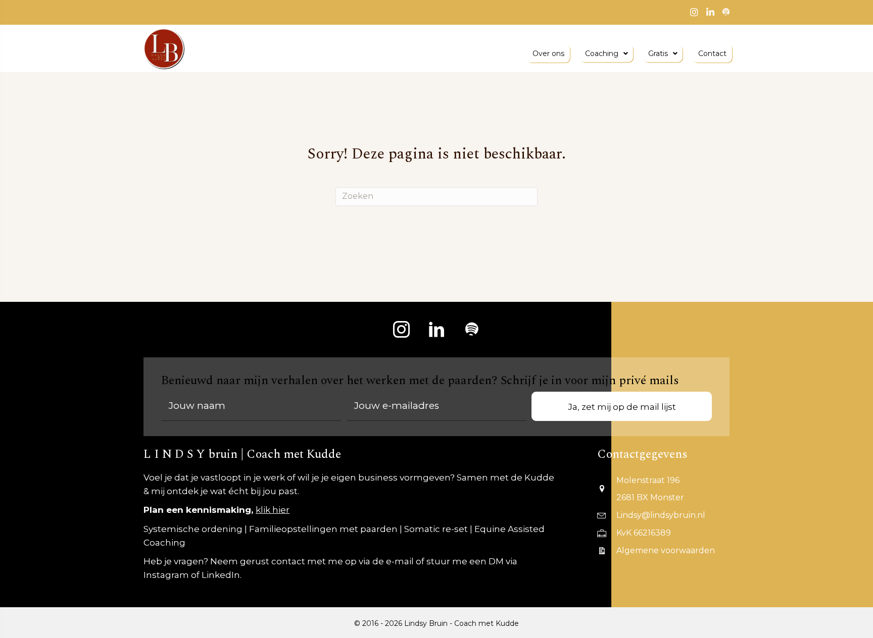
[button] (401, 329)
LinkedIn (221, 575)
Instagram (166, 575)
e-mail (400, 561)
